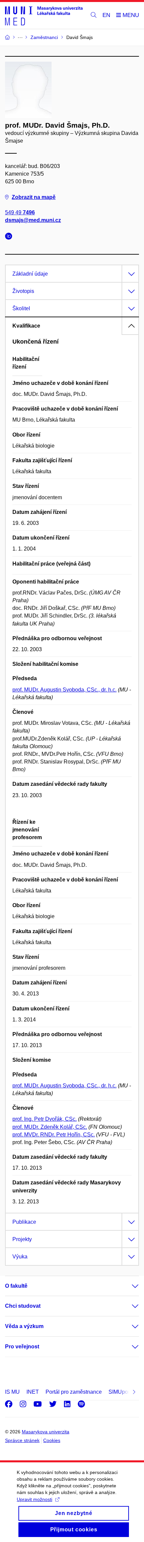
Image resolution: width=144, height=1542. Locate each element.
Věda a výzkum (24, 1326)
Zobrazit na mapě (34, 197)
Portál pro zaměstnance (74, 1392)
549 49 (20, 212)
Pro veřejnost (22, 1346)
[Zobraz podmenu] (129, 1286)
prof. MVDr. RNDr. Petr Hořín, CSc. (53, 1134)
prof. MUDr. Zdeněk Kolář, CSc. (49, 1127)
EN (106, 15)
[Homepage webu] (44, 15)
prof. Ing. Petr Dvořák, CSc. (44, 1119)
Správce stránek (22, 1440)
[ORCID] (10, 237)
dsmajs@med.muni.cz (33, 220)
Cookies (51, 1440)
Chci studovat (23, 1306)
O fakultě (16, 1286)
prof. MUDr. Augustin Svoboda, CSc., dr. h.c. (64, 690)
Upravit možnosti (34, 1499)
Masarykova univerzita (45, 1431)
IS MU (12, 1392)
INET (32, 1392)
